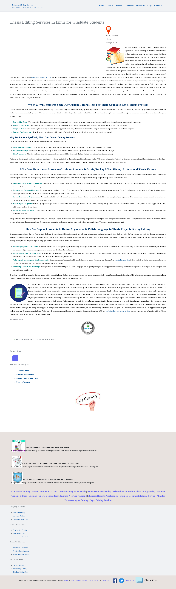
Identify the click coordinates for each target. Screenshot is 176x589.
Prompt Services (23, 382)
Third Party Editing (19, 569)
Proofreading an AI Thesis (73, 491)
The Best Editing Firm (20, 572)
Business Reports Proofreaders (103, 496)
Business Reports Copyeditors (43, 496)
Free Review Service (20, 530)
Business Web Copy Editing (73, 496)
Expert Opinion (18, 565)
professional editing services (41, 77)
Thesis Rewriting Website (21, 554)
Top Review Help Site (20, 548)
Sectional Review (19, 516)
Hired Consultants (19, 533)
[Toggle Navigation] (15, 358)
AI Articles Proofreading (99, 491)
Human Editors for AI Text (45, 491)
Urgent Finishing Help (20, 519)
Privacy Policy (94, 580)
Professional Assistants (20, 537)
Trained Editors (22, 371)
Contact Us (130, 580)
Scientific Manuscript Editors (127, 491)
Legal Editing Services (100, 500)
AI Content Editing (20, 491)
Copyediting (149, 491)
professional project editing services (118, 311)
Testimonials (106, 580)
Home (66, 580)
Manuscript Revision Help (27, 378)
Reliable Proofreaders (25, 374)
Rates (72, 580)
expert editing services (122, 260)
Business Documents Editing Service (137, 496)
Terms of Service (81, 580)
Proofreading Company (21, 551)
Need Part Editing (19, 512)
